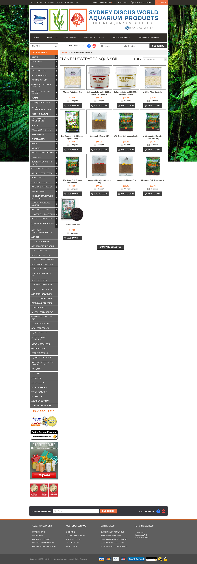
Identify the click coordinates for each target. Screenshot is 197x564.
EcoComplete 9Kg (72, 224)
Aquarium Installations (112, 543)
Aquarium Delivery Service (114, 546)
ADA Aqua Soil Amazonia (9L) (126, 136)
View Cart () (143, 2)
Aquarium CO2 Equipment (44, 546)
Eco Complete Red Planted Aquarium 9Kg (72, 137)
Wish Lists (124, 2)
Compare (74, 100)
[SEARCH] (55, 46)
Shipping (70, 532)
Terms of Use (73, 543)
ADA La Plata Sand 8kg (72, 92)
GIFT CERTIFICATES (36, 2)
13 (56, 85)
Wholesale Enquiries (111, 536)
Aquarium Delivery (75, 536)
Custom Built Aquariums (112, 532)
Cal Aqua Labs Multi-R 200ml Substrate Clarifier (126, 93)
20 (56, 62)
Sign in (59, 2)
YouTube (94, 46)
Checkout (161, 2)
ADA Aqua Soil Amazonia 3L (153, 180)
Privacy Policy (73, 539)
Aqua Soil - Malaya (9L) (99, 136)
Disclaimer (71, 546)
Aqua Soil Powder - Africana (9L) (99, 181)
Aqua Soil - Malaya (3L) (126, 180)
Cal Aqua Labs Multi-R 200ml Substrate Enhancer (99, 93)
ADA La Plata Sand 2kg (152, 92)
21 (56, 103)
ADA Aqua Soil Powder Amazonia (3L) (72, 181)
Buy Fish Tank (38, 532)
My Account (49, 2)
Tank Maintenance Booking (114, 539)
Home (64, 52)
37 (56, 92)
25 (56, 98)
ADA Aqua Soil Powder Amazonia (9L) (152, 137)
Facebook (89, 46)
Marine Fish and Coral (43, 543)
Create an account (71, 2)
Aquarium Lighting (41, 539)
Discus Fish (37, 536)
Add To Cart (73, 105)
